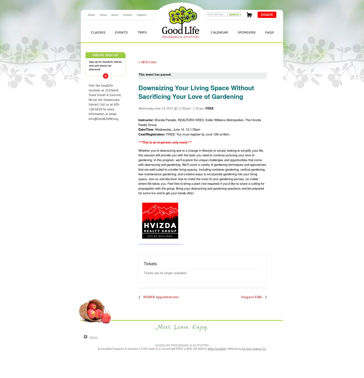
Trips (142, 32)
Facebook (85, 337)
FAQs (269, 32)
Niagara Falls (252, 297)
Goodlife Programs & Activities (180, 22)
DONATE (267, 15)
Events (121, 32)
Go (105, 76)
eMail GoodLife (217, 349)
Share (93, 337)
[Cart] (249, 16)
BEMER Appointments (160, 297)
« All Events (147, 62)
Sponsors (247, 32)
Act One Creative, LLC (254, 349)
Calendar (219, 32)
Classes (98, 32)
